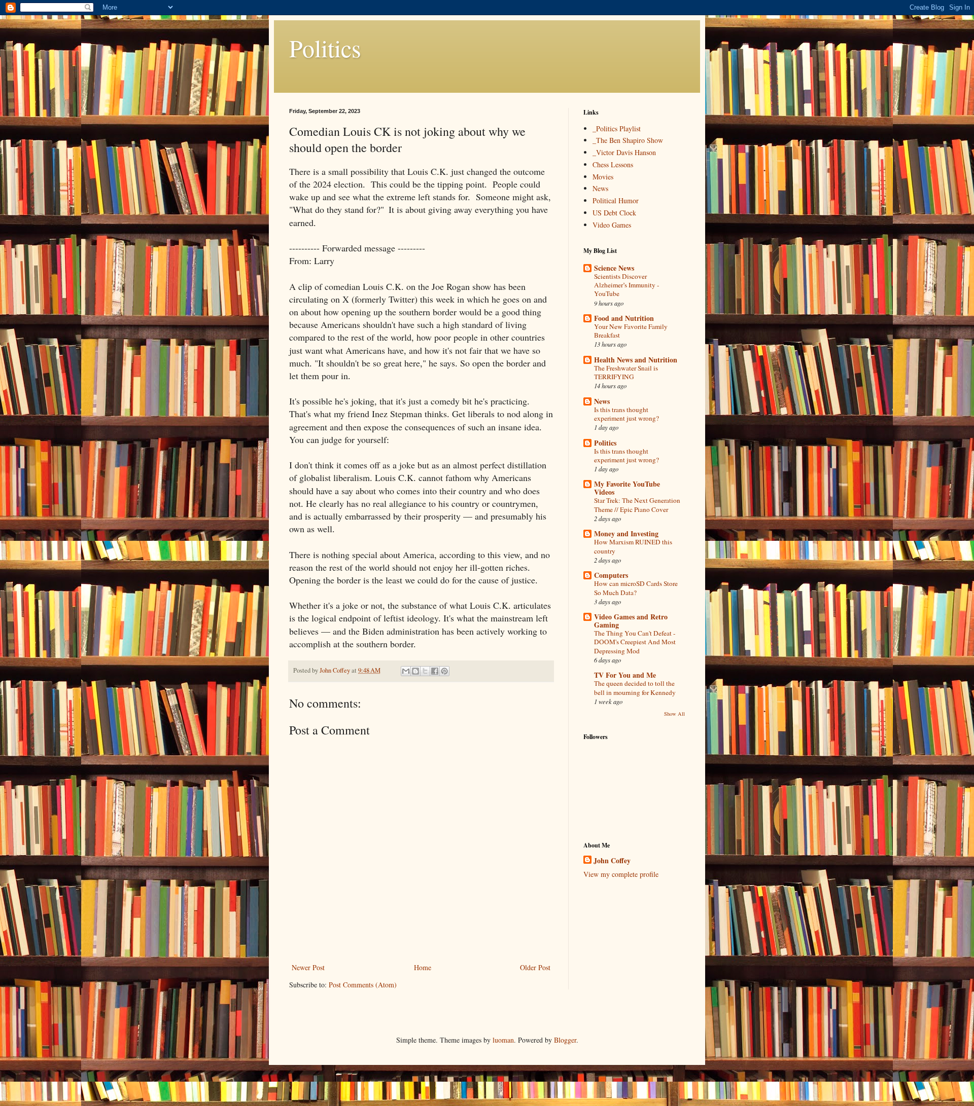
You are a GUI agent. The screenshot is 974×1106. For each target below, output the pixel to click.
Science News (614, 268)
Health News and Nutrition (635, 359)
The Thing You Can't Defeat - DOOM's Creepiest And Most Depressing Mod (635, 642)
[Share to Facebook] (435, 671)
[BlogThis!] (415, 671)
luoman (503, 1040)
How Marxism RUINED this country (633, 546)
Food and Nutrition (624, 318)
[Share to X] (425, 671)
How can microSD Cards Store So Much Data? (636, 588)
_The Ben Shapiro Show (628, 140)
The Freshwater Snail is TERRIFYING (626, 372)
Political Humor (616, 200)
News (600, 188)
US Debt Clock (614, 212)
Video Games (612, 225)
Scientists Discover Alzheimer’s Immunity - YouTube (626, 285)
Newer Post (308, 967)
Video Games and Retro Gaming (631, 620)
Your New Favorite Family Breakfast (631, 331)
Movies (603, 176)
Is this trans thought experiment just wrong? (626, 414)
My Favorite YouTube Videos (627, 487)
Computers (611, 575)
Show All (674, 713)
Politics (325, 47)
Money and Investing (626, 533)
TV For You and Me (625, 675)
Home (422, 967)
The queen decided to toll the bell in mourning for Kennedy (635, 687)
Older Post (535, 967)
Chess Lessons (613, 164)
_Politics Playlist (617, 128)
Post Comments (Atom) (363, 984)
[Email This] (406, 671)
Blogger (565, 1040)
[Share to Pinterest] (444, 671)
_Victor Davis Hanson (624, 152)
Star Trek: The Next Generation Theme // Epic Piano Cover (637, 504)
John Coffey (612, 861)
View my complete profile (620, 874)
